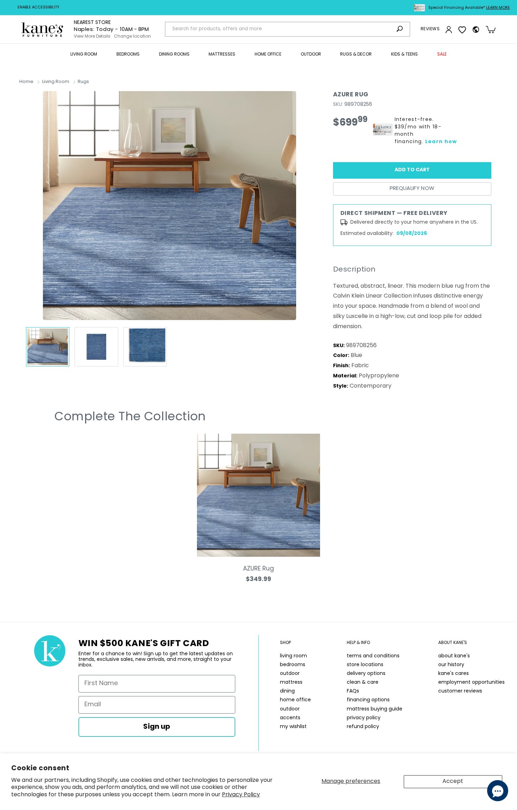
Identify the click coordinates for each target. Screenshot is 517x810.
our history (451, 665)
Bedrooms (128, 54)
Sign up (156, 727)
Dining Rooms (174, 54)
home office (295, 700)
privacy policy (364, 718)
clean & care (362, 682)
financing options (368, 700)
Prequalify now (412, 188)
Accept (452, 781)
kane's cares (453, 673)
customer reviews (460, 691)
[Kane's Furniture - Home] (42, 29)
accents (290, 718)
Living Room (83, 54)
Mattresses (222, 54)
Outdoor (311, 54)
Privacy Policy (241, 795)
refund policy (363, 726)
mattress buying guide (374, 709)
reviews (430, 29)
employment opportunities (471, 682)
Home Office (268, 54)
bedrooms (292, 665)
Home (26, 81)
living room (293, 656)
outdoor (290, 673)
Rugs (83, 81)
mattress (291, 682)
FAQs (353, 691)
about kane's (454, 656)
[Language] (476, 29)
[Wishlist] (462, 29)
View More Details (92, 36)
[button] (83, 55)
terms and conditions (373, 656)
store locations (365, 665)
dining (287, 691)
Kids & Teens (404, 54)
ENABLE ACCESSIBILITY (38, 7)
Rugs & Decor (356, 54)
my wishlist (293, 726)
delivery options (366, 673)
